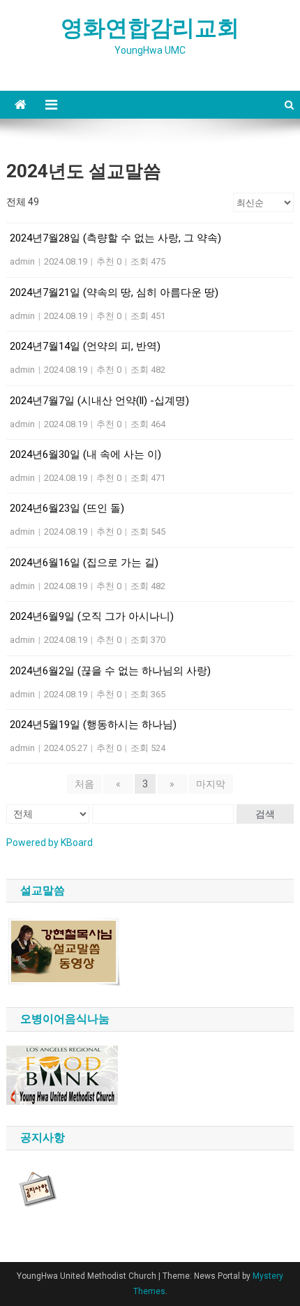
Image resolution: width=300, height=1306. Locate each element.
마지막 (210, 783)
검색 (265, 813)
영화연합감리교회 (150, 28)
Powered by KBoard (49, 842)
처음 (84, 783)
